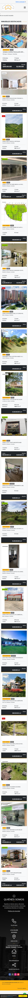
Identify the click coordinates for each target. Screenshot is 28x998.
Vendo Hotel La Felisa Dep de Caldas (12, 399)
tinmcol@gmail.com (14, 960)
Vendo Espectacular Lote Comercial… (12, 614)
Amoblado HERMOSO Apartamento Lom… (13, 485)
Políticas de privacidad (14, 911)
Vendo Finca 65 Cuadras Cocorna (11, 786)
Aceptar (23, 995)
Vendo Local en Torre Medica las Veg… (12, 184)
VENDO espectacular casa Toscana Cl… (13, 98)
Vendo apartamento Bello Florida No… (13, 313)
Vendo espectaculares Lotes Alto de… (12, 743)
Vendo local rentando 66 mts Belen (12, 829)
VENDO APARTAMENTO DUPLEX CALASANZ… (13, 571)
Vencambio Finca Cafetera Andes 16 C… (12, 356)
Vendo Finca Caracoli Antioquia (11, 141)
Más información (10, 996)
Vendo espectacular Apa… (14, 52)
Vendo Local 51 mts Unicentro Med (11, 872)
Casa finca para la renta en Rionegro (12, 657)
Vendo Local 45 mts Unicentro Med (11, 442)
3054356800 (14, 932)
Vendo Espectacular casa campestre (12, 700)
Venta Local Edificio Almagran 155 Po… (13, 270)
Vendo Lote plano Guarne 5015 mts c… (12, 227)
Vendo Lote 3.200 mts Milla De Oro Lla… (13, 528)
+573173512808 (14, 930)
